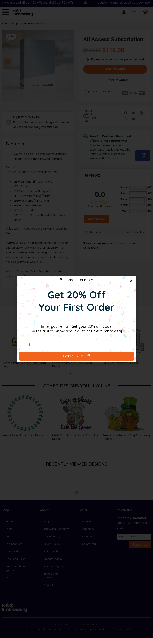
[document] (76, 319)
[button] (131, 280)
